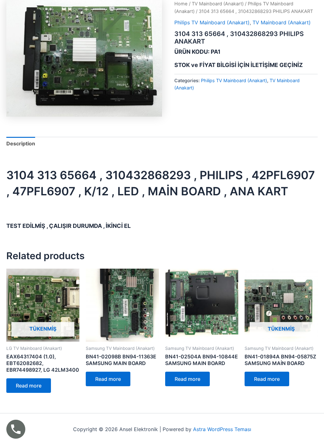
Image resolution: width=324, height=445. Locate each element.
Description (20, 143)
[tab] (20, 143)
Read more (28, 385)
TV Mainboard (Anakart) (218, 4)
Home (181, 4)
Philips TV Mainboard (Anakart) (212, 22)
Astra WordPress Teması (222, 429)
